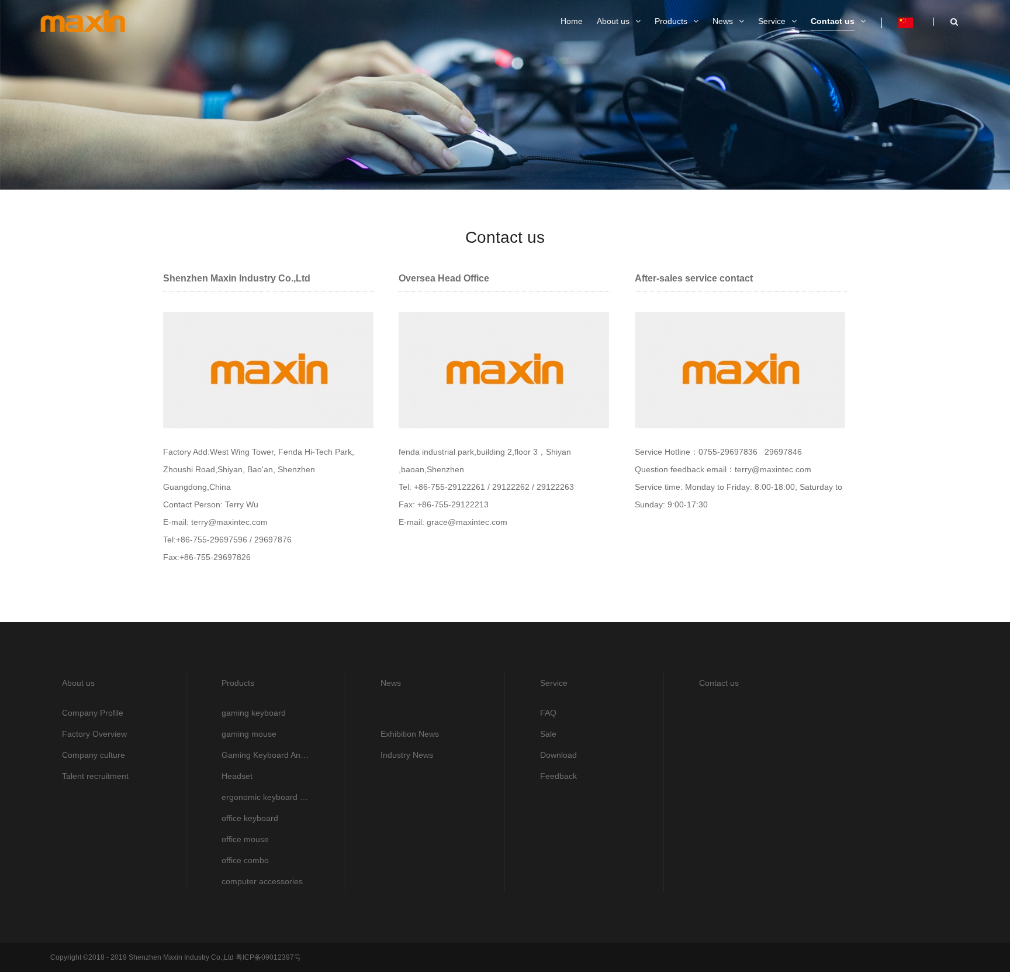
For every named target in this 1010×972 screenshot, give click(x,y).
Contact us (719, 683)
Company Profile (92, 712)
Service (554, 683)
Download (558, 755)
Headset (237, 776)
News (391, 683)
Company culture (93, 755)
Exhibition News (410, 734)
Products (238, 683)
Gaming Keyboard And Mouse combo (266, 755)
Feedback (558, 776)
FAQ (548, 712)
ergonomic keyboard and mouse (266, 797)
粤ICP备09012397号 (267, 957)
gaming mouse (249, 734)
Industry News (407, 755)
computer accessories (262, 881)
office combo (245, 860)
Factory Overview (94, 734)
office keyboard (250, 818)
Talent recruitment (95, 776)
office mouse (245, 839)
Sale (548, 734)
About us (78, 683)
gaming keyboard (254, 712)
